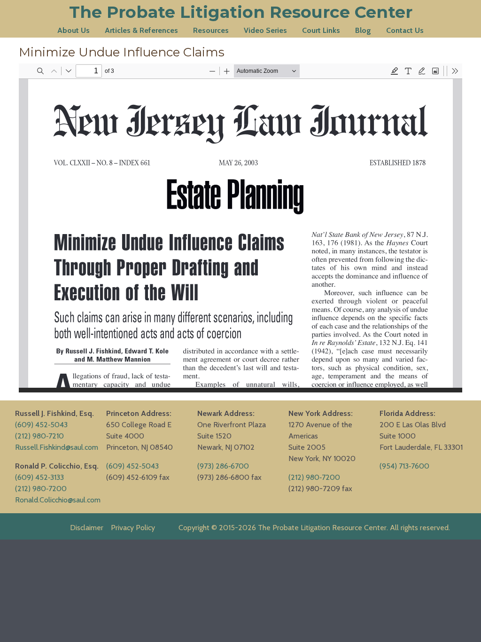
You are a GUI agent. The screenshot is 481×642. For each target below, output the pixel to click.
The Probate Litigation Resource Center (240, 12)
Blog (363, 30)
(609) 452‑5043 (41, 424)
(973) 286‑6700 (223, 466)
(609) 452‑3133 (39, 477)
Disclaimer (86, 527)
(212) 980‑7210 (39, 435)
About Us (73, 30)
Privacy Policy (133, 527)
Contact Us (405, 30)
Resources (211, 30)
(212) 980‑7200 (41, 488)
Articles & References (141, 30)
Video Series (265, 30)
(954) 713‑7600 (404, 466)
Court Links (321, 30)
